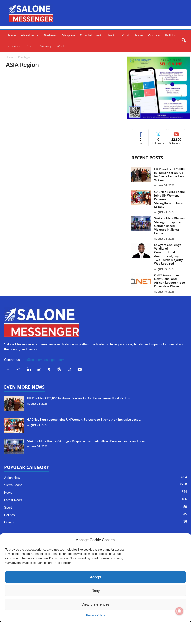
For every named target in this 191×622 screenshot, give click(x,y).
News (139, 35)
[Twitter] (50, 370)
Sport (31, 46)
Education (14, 46)
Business (50, 35)
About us (27, 35)
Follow (158, 133)
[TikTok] (40, 370)
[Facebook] (9, 370)
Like (140, 133)
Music (125, 35)
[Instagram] (19, 370)
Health (111, 35)
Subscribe (176, 133)
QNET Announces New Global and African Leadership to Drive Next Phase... (169, 280)
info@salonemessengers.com (43, 360)
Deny (95, 590)
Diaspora (68, 35)
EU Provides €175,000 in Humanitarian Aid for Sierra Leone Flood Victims (169, 174)
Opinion (154, 35)
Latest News (13, 500)
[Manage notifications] (179, 611)
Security (46, 46)
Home (11, 35)
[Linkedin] (30, 370)
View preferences (95, 604)
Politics (170, 35)
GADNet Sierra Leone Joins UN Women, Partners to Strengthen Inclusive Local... (169, 199)
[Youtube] (80, 370)
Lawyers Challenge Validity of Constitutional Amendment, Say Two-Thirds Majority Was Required (168, 254)
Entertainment (90, 35)
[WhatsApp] (70, 370)
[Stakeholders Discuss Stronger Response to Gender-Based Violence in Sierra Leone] (141, 223)
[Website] (60, 370)
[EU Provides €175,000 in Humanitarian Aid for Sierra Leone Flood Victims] (141, 174)
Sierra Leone (13, 485)
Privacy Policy (95, 615)
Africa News (13, 478)
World (61, 46)
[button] (183, 40)
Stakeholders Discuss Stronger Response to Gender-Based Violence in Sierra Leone (169, 225)
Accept (95, 577)
